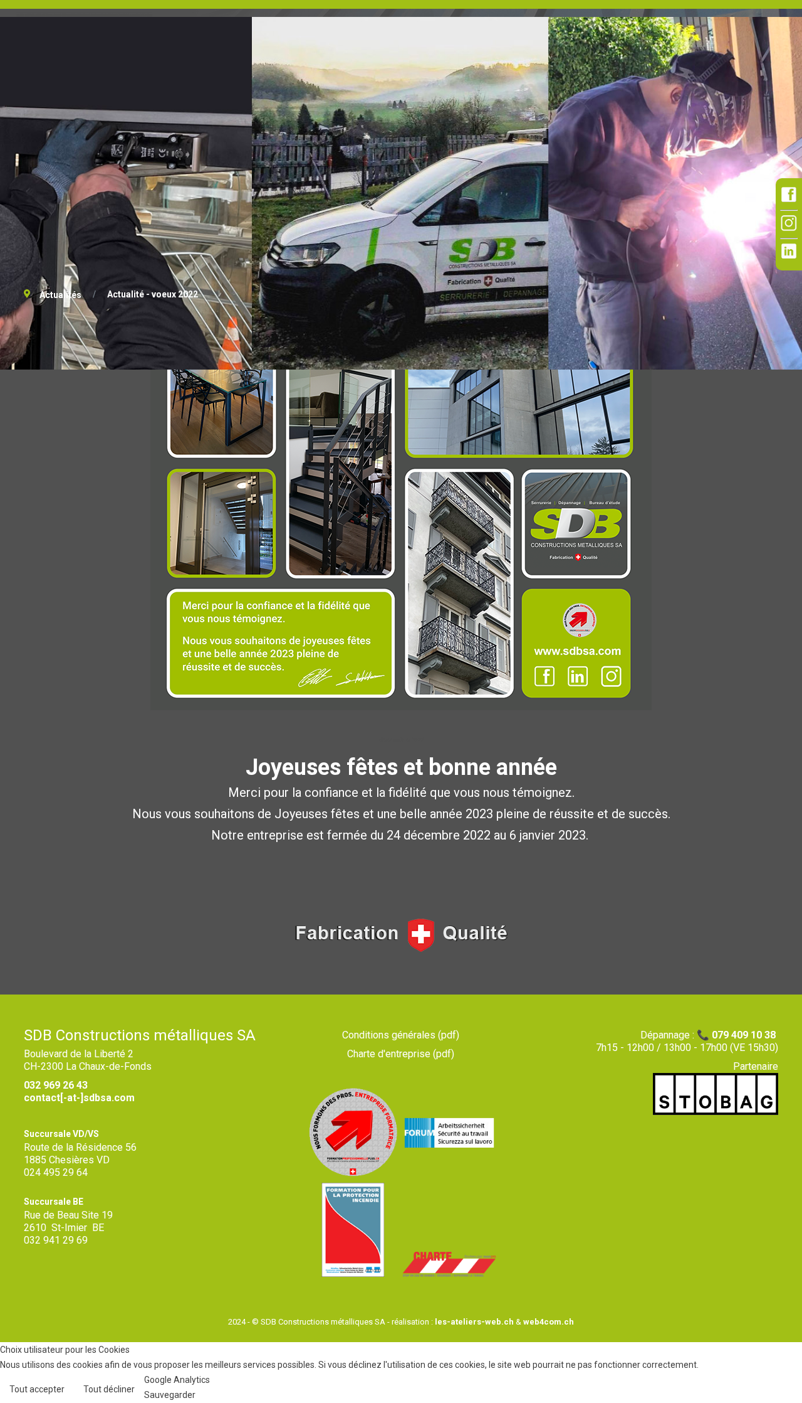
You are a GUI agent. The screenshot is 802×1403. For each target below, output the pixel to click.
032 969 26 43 (56, 1085)
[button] (773, 1374)
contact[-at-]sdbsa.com (79, 1098)
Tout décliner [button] (109, 1389)
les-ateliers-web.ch (474, 1321)
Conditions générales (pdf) (400, 1035)
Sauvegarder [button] (169, 1395)
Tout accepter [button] (37, 1389)
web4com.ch (548, 1321)
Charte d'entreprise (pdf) (400, 1054)
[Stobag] (715, 1112)
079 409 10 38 (744, 1035)
